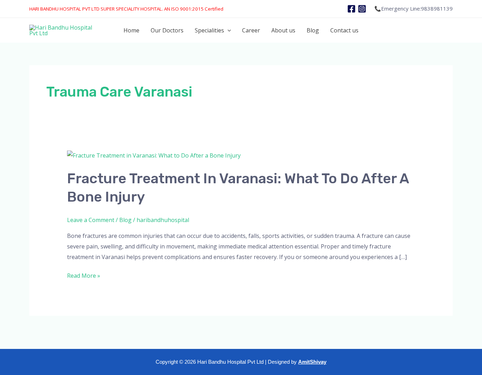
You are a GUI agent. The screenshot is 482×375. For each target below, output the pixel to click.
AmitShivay (312, 362)
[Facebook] (351, 9)
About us (283, 30)
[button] (227, 30)
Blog (313, 30)
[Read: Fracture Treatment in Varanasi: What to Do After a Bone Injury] (154, 155)
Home (131, 30)
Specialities (209, 30)
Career (251, 30)
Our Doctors (167, 30)
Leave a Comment (90, 220)
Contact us (344, 30)
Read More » (83, 275)
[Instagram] (362, 9)
